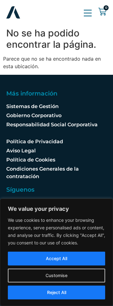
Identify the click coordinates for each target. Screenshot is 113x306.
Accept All (56, 258)
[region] (56, 252)
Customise (56, 275)
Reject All (56, 292)
